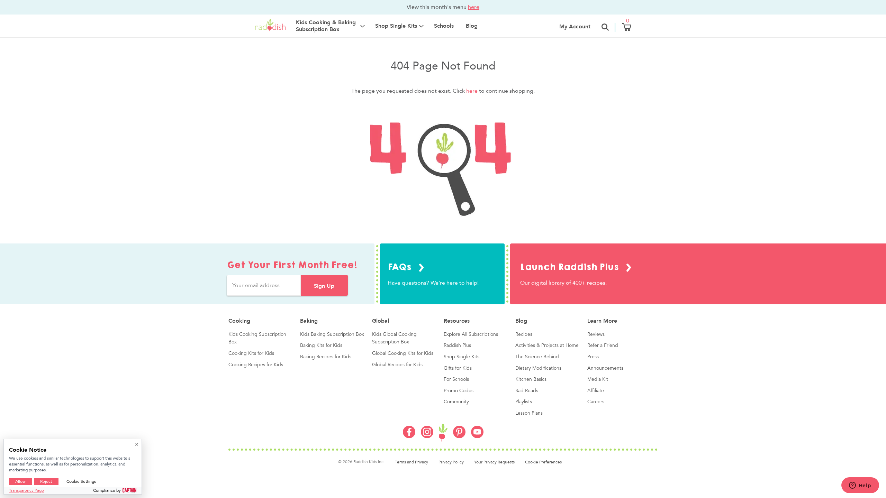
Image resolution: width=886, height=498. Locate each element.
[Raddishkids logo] (443, 433)
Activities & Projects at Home (547, 345)
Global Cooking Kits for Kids (402, 353)
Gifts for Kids (458, 368)
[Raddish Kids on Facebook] (409, 436)
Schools (444, 26)
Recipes (523, 334)
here (473, 7)
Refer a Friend (602, 345)
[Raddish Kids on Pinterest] (459, 436)
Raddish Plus (457, 345)
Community (456, 401)
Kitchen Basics (530, 379)
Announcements (605, 368)
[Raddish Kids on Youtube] (477, 436)
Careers (595, 401)
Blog (472, 26)
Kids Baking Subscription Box (332, 334)
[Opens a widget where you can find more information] (860, 486)
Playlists (523, 401)
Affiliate (595, 390)
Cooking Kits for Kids (251, 353)
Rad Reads (526, 390)
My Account (574, 26)
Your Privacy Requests (494, 462)
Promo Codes (458, 390)
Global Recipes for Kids (397, 364)
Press (593, 356)
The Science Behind (537, 356)
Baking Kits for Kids (321, 345)
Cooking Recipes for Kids (255, 364)
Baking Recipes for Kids (325, 356)
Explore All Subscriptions (471, 334)
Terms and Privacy (411, 462)
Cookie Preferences (543, 462)
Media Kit (597, 379)
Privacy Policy (451, 462)
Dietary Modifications (538, 368)
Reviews (596, 334)
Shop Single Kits (461, 356)
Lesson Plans (529, 413)
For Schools (456, 379)
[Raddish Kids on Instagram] (427, 436)
